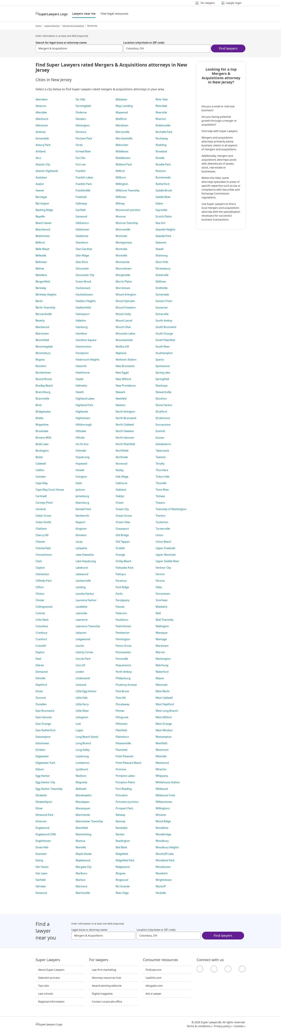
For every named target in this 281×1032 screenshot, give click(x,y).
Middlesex (122, 151)
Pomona (121, 769)
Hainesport (82, 314)
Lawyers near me (83, 13)
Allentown (42, 125)
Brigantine (42, 424)
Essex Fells (42, 847)
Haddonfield (83, 307)
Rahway (120, 814)
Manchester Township (89, 821)
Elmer (39, 808)
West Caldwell (164, 697)
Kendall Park (83, 509)
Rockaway (162, 138)
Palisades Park (125, 567)
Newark (120, 392)
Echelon (40, 749)
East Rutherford (45, 730)
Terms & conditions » (200, 1026)
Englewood (42, 827)
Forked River (83, 151)
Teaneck (161, 457)
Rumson (161, 171)
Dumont (41, 697)
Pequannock (123, 665)
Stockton (161, 398)
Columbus (42, 626)
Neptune (121, 353)
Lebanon (81, 632)
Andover (41, 131)
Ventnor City (163, 567)
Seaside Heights (165, 229)
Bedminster (43, 236)
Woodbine (162, 827)
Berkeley (41, 288)
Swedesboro (163, 444)
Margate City (83, 866)
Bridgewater (43, 411)
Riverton (161, 118)
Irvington (81, 476)
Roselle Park (163, 164)
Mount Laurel (124, 320)
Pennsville (122, 658)
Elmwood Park (45, 814)
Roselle (160, 158)
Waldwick (161, 606)
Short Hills (162, 262)
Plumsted (121, 749)
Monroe (121, 216)
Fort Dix (80, 158)
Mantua (80, 840)
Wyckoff (161, 886)
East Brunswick (45, 710)
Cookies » (239, 1026)
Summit (160, 431)
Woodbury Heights (167, 847)
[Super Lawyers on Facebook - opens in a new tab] (200, 969)
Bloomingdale (44, 346)
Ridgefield (122, 853)
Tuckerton (162, 522)
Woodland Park (165, 860)
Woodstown (163, 866)
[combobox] (79, 48)
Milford (120, 171)
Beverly (40, 320)
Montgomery (124, 242)
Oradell (120, 548)
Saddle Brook (164, 190)
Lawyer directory (52, 25)
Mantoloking (83, 834)
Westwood (162, 762)
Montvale (121, 249)
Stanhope (161, 385)
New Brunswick (125, 366)
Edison (40, 769)
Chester (40, 541)
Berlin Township (45, 307)
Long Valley (83, 749)
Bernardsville (44, 314)
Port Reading (124, 788)
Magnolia (81, 782)
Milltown (121, 197)
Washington (163, 658)
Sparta (160, 359)
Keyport (80, 522)
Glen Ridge (82, 255)
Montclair (121, 236)
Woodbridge (163, 834)
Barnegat (41, 197)
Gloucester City (85, 275)
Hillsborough (84, 424)
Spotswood (163, 366)
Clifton (40, 587)
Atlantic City (43, 164)
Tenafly (160, 463)
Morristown (123, 288)
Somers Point (164, 301)
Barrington (42, 203)
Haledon (81, 320)
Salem (159, 203)
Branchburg (43, 392)
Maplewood (83, 860)
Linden (80, 671)
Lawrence (81, 619)
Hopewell (81, 463)
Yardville (161, 892)
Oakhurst (121, 483)
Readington (123, 840)
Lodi (78, 723)
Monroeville (123, 229)
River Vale (162, 99)
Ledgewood (83, 639)
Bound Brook (44, 379)
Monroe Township (127, 223)
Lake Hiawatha (85, 554)
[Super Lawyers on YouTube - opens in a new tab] (228, 969)
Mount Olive (123, 327)
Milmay (120, 203)
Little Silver (82, 710)
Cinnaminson (44, 554)
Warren (160, 652)
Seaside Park (163, 236)
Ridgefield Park (125, 860)
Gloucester (82, 268)
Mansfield (82, 827)
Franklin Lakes (84, 177)
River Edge (122, 892)
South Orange (164, 333)
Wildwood (162, 788)
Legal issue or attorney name (89, 930)
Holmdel (81, 450)
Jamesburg (82, 496)
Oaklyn (120, 496)
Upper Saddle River (167, 561)
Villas (159, 587)
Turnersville (163, 528)
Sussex (160, 437)
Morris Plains (124, 281)
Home (38, 25)
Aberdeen (42, 99)
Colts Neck (42, 619)
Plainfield (121, 730)
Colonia (40, 613)
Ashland (41, 151)
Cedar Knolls (43, 522)
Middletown (123, 158)
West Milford (164, 717)
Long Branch (83, 743)
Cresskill (41, 645)
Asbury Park (43, 144)
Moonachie (122, 262)
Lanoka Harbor (85, 593)
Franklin (81, 171)
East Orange (43, 723)
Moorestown (124, 268)
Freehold (81, 197)
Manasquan (83, 808)
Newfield (121, 398)
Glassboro (82, 242)
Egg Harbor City (45, 782)
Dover (39, 691)
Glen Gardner (84, 249)
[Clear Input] (119, 48)
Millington (122, 184)
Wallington (162, 626)
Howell (80, 470)
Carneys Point (44, 502)
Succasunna (163, 424)
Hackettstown (84, 294)
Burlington (42, 450)
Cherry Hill (42, 535)
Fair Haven (42, 866)
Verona (160, 580)
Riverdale (161, 105)
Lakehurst (82, 567)
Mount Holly (123, 314)
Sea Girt (160, 223)
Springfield (162, 379)
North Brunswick (126, 418)
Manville (81, 847)
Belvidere (41, 275)
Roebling (161, 144)
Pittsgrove (122, 717)
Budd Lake (42, 444)
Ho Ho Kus (82, 444)
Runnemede (163, 177)
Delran (40, 665)
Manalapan (82, 801)
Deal (38, 658)
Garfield (81, 210)
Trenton (160, 515)
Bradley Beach (44, 385)
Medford (121, 118)
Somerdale (162, 294)
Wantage (161, 639)
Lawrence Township (88, 626)
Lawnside (81, 613)
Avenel (40, 190)
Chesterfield (43, 548)
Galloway (81, 203)
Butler (39, 457)
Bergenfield (43, 281)
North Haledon (125, 431)
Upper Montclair (166, 554)
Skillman (161, 281)
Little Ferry (82, 704)
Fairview (41, 886)
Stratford (161, 411)
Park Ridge (122, 587)
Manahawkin (84, 795)
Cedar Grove (43, 515)
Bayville (40, 216)
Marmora (81, 886)
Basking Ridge (44, 210)
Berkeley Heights (46, 294)
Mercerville (122, 131)
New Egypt (122, 372)
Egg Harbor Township (49, 788)
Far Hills (80, 99)
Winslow (161, 814)
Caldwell (41, 463)
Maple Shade (84, 853)
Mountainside (124, 340)
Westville (161, 756)
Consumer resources (160, 960)
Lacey (79, 541)
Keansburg (82, 502)
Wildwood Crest (165, 795)
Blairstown (42, 333)
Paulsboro (122, 619)
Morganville (123, 275)
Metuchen (122, 144)
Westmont (162, 749)
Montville (121, 255)
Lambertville (83, 580)
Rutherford (162, 184)
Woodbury (162, 840)
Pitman (120, 710)
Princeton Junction (127, 801)
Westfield (161, 743)
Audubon (41, 177)
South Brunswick (166, 327)
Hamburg (81, 327)
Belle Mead (42, 249)
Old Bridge (122, 535)
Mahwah (81, 788)
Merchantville (124, 138)
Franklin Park (84, 184)
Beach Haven (44, 223)
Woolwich (162, 873)
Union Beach (163, 541)
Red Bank (121, 847)
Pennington (123, 639)
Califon (40, 470)
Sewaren (161, 242)
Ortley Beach (123, 561)
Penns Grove (123, 645)
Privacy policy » (223, 1026)
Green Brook (83, 281)
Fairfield (41, 879)
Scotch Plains (164, 216)
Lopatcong (82, 756)
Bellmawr (41, 262)
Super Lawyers (48, 960)
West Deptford (165, 704)
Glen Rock (82, 262)
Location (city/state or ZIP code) (143, 42)
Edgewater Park (45, 762)
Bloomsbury (43, 353)
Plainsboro (122, 736)
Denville (40, 678)
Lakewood (82, 574)
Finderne (81, 112)
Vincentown (163, 593)
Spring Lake (163, 372)
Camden (41, 476)
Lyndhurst (82, 769)
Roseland (161, 151)
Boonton (41, 366)
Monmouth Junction (128, 210)
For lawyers (98, 960)
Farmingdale (83, 105)
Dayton (40, 652)
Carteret (41, 509)
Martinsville (83, 892)
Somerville (162, 314)
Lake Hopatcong (86, 561)
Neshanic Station (126, 359)
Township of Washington (171, 509)
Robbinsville (163, 125)
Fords (79, 144)
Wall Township (164, 619)
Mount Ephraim (125, 301)
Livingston (82, 717)
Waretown (162, 645)
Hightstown (83, 418)
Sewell (159, 249)
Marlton (81, 879)
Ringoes (121, 873)
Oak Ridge (122, 476)
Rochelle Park (164, 131)
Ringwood (122, 879)
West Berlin (163, 691)
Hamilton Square (86, 340)
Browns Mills (43, 437)
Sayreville (161, 210)
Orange (120, 554)
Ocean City (122, 509)
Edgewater (42, 756)
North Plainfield (125, 444)
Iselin (79, 483)
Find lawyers (228, 48)
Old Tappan (123, 541)
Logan (79, 730)
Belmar (40, 268)
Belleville (41, 255)
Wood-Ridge (163, 821)
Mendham (122, 125)
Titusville (161, 483)
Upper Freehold (165, 548)
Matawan (121, 99)
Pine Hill (121, 697)
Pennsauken (123, 652)
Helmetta (81, 385)
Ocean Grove (124, 515)
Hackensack (83, 288)
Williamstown (164, 801)
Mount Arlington (126, 294)
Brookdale (42, 431)
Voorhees (161, 600)
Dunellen (41, 704)
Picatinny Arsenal (126, 684)
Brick (39, 405)
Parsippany (122, 600)
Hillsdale (81, 431)
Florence (81, 131)
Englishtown (43, 840)
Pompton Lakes (125, 775)
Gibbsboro (82, 223)
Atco (38, 158)
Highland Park (84, 405)
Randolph (121, 827)
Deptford (41, 684)
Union (159, 535)
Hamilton (81, 333)
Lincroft (80, 665)
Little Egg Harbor (86, 691)
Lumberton (82, 762)
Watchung (162, 665)
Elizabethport (44, 801)
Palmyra (121, 574)
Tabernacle (162, 450)
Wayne (160, 678)
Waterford (162, 671)
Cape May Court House (50, 489)
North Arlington (125, 411)
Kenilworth (82, 515)
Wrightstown (164, 879)
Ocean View (123, 522)
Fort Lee (81, 164)
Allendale (41, 112)
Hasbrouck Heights (87, 359)
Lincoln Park (83, 658)
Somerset (161, 307)
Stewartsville (163, 392)
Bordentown (43, 372)
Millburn (121, 177)
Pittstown (121, 723)
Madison (81, 775)
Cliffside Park (44, 580)
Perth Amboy (124, 671)
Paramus (121, 580)
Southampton (164, 353)
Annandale (42, 138)
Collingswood (44, 606)
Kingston (81, 528)
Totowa (160, 496)
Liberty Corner (84, 652)
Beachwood (43, 229)
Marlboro (81, 873)
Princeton (122, 795)
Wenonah (161, 684)
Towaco (160, 502)
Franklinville (83, 190)
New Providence (126, 385)
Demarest (42, 671)
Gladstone (82, 236)
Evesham (41, 853)
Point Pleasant (124, 756)
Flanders (81, 118)
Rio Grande (122, 886)
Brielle (39, 418)
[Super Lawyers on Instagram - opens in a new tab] (214, 969)
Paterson (121, 613)
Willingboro (163, 808)
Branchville (42, 398)
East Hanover (44, 717)
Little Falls (82, 697)
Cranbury (41, 632)
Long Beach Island (87, 736)
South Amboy (164, 320)
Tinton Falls (163, 476)
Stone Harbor (164, 405)
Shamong (161, 255)
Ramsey (120, 821)
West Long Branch (167, 710)
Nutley (120, 470)
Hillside (80, 437)
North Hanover (125, 437)
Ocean (120, 502)
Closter (40, 600)
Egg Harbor (43, 775)
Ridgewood (123, 866)
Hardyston (82, 353)
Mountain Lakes (125, 333)
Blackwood (42, 327)
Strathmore (163, 418)
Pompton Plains (125, 782)
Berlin (39, 301)
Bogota (40, 359)
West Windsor (164, 730)
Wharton (161, 769)
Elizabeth (41, 795)
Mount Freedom (126, 307)
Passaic (120, 606)
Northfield (122, 450)
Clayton (40, 567)
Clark (39, 561)
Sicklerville (162, 275)
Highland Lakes (85, 398)
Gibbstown (82, 229)
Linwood (81, 684)
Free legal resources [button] (114, 13)
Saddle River (163, 197)
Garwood (81, 216)
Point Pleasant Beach (128, 762)
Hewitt (80, 392)
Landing (81, 587)
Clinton (40, 593)
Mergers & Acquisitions (73, 25)
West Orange (164, 723)
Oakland (121, 489)
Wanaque (161, 632)
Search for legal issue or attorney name (61, 42)
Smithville (161, 288)
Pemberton (123, 632)
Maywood (122, 112)
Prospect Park (124, 808)
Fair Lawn (41, 873)
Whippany (162, 775)
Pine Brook (122, 691)
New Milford (123, 379)
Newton (120, 405)
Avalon (40, 184)
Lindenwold (83, 678)
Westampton (164, 736)
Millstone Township (128, 190)
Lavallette (81, 606)
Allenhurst (42, 118)
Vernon (160, 574)
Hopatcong (82, 457)
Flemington (83, 125)
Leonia (80, 645)
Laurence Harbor (86, 600)
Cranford (41, 639)
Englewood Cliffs (46, 834)
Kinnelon (81, 535)
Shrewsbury (163, 268)
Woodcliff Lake (165, 853)
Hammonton (83, 346)
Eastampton (43, 736)
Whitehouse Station (168, 782)
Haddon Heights (86, 301)
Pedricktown (123, 626)
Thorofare (162, 470)
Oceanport (122, 528)
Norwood (121, 463)
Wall (158, 613)
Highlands (82, 411)
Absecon (41, 105)
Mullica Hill (122, 346)
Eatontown (42, 743)
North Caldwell (125, 424)
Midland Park (124, 164)
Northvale (122, 457)
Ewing (39, 860)
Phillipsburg (123, 678)
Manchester (83, 814)
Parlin (119, 593)
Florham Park (84, 138)
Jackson (80, 489)
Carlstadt (41, 496)
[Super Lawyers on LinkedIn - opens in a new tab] (242, 969)
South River (163, 346)
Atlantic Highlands (47, 171)
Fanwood (41, 892)
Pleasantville (123, 743)
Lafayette (81, 548)
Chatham (41, 528)
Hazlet (79, 379)
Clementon (42, 574)
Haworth (81, 366)
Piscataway (122, 704)
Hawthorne (83, 372)
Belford (40, 242)
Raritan (120, 834)
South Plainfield (165, 340)
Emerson (41, 821)
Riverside (161, 112)
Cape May (42, 483)
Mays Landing (124, 105)
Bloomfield (42, 340)
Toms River (162, 489)
